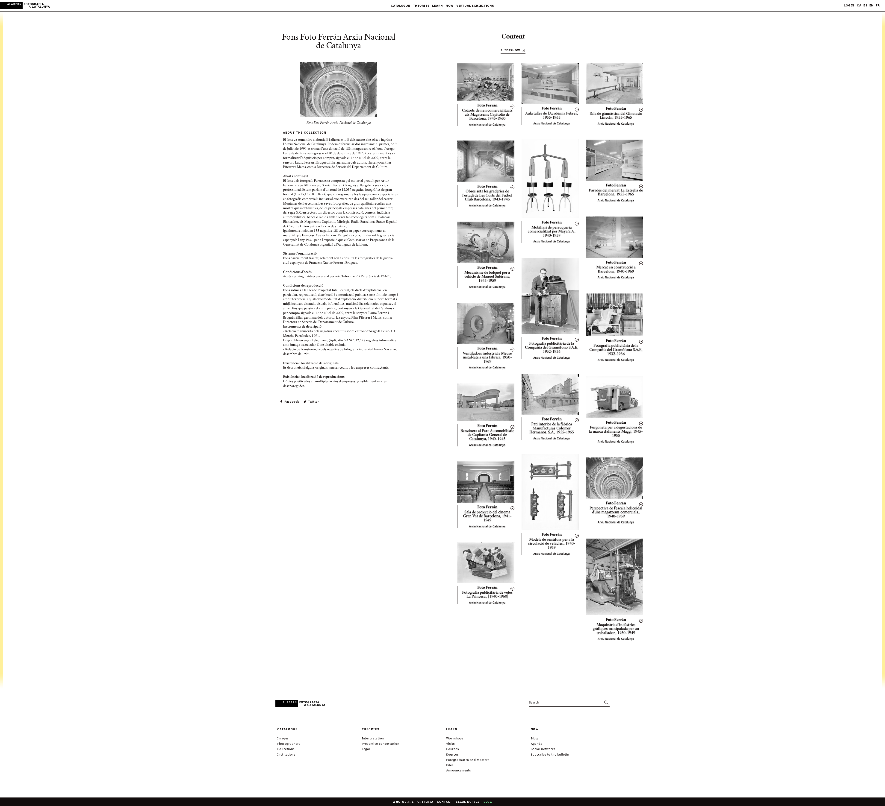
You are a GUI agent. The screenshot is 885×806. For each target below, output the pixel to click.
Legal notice (468, 802)
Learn (437, 5)
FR (878, 5)
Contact (444, 802)
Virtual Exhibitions (475, 5)
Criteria (425, 802)
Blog (488, 802)
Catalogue (400, 5)
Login (849, 5)
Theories (421, 5)
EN (871, 5)
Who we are (403, 802)
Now (450, 5)
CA (859, 5)
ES (865, 5)
